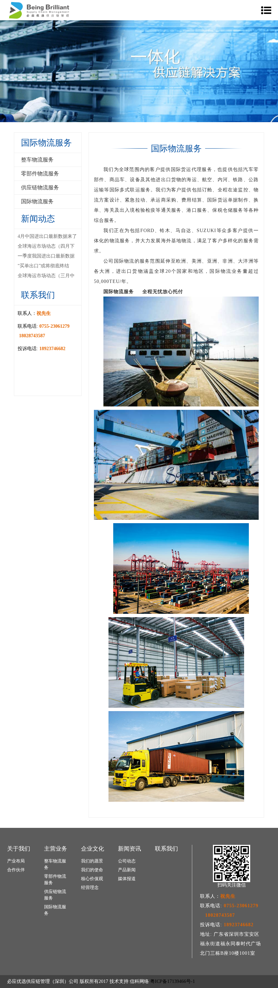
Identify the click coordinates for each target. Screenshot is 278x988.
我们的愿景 (92, 860)
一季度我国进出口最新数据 (46, 256)
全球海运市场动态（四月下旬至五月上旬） (46, 247)
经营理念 (90, 887)
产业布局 (16, 860)
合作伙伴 (16, 869)
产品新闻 (127, 869)
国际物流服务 (37, 201)
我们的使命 (92, 869)
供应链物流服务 (40, 187)
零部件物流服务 (40, 173)
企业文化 (92, 849)
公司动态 (127, 860)
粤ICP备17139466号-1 (172, 981)
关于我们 (18, 849)
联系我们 (166, 849)
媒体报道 (127, 878)
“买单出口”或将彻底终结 (43, 265)
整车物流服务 (37, 160)
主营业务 (55, 849)
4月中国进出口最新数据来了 (47, 236)
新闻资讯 (129, 849)
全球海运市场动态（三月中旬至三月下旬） (46, 276)
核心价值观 (92, 878)
